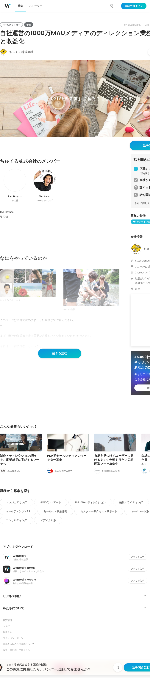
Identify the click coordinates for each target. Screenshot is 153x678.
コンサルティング (16, 520)
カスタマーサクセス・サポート (99, 511)
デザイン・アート (50, 502)
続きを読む (59, 353)
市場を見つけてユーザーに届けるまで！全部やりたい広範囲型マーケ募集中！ (114, 459)
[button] (76, 546)
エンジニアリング (16, 502)
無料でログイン (134, 6)
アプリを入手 (137, 556)
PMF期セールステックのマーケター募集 (67, 457)
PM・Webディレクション (90, 502)
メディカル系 (48, 520)
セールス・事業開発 (55, 511)
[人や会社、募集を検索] (111, 6)
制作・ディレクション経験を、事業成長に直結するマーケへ (19, 459)
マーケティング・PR (18, 511)
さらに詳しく (142, 203)
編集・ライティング (131, 502)
